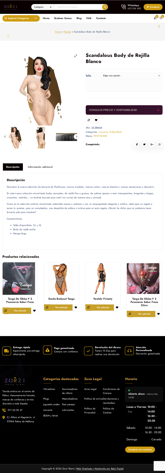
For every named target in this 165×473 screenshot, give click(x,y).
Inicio (58, 32)
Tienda (67, 32)
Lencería (103, 132)
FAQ (88, 18)
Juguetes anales (51, 404)
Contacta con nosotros (140, 449)
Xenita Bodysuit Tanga (61, 298)
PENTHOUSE (100, 136)
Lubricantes (68, 410)
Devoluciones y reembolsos (111, 401)
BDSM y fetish (50, 415)
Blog (79, 18)
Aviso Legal (90, 389)
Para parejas (68, 404)
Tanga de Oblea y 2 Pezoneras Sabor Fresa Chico (144, 302)
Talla (88, 75)
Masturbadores (70, 399)
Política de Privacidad (89, 411)
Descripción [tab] (13, 167)
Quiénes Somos (63, 18)
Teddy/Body (115, 132)
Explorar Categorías (18, 18)
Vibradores (49, 389)
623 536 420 (134, 8)
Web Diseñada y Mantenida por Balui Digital (99, 468)
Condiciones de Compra (111, 391)
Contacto (154, 7)
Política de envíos (93, 399)
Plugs (46, 399)
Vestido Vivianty (102, 298)
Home (46, 18)
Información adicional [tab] (40, 167)
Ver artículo (20, 310)
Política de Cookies (108, 411)
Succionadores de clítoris (69, 391)
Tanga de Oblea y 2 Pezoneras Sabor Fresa (20, 300)
